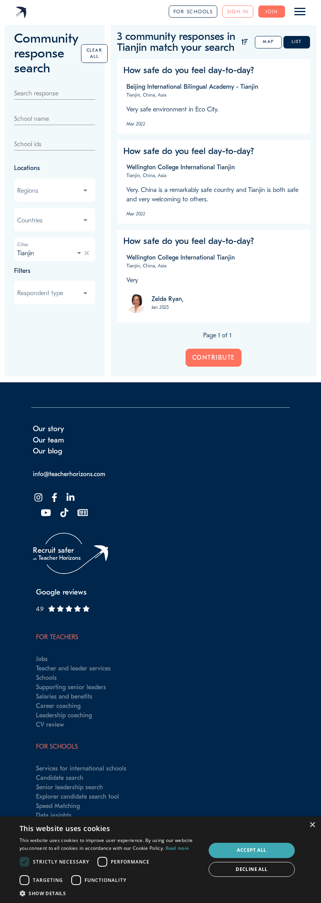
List (296, 41)
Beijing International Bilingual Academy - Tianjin (192, 86)
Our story (48, 429)
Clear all (95, 53)
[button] (110, 893)
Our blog (47, 451)
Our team (48, 440)
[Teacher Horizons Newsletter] (82, 513)
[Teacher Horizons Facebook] (53, 498)
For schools (193, 11)
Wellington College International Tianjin (180, 167)
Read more (177, 848)
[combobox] (53, 190)
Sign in (238, 11)
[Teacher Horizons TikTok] (63, 513)
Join (271, 11)
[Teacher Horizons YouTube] (45, 513)
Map (268, 41)
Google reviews (61, 592)
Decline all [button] (251, 869)
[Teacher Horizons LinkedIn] (69, 498)
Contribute (213, 357)
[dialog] (160, 860)
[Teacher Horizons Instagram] (37, 498)
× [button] (312, 825)
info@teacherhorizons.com (69, 474)
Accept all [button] (251, 850)
